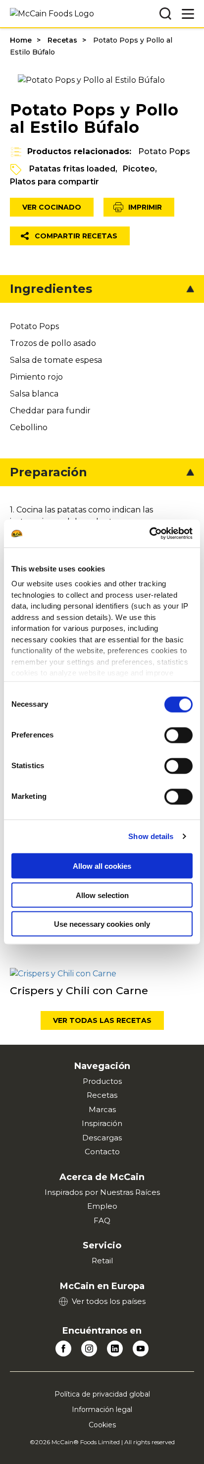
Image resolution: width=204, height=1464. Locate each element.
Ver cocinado (51, 207)
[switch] (178, 735)
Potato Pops (164, 151)
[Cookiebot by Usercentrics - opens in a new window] (149, 533)
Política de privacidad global (102, 1394)
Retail (102, 1260)
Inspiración (102, 1123)
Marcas (102, 1109)
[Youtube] (141, 1348)
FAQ (102, 1220)
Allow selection (102, 895)
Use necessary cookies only (102, 924)
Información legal (102, 1409)
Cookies (102, 1424)
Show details (150, 836)
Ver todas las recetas (102, 1020)
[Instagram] (89, 1348)
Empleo (102, 1206)
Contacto (102, 1151)
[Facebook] (63, 1348)
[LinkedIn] (115, 1348)
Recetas (62, 40)
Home (21, 40)
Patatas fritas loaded (72, 168)
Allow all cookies (102, 866)
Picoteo (139, 168)
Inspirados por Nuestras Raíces (102, 1192)
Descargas (102, 1137)
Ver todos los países (109, 1301)
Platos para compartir (54, 181)
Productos (102, 1081)
